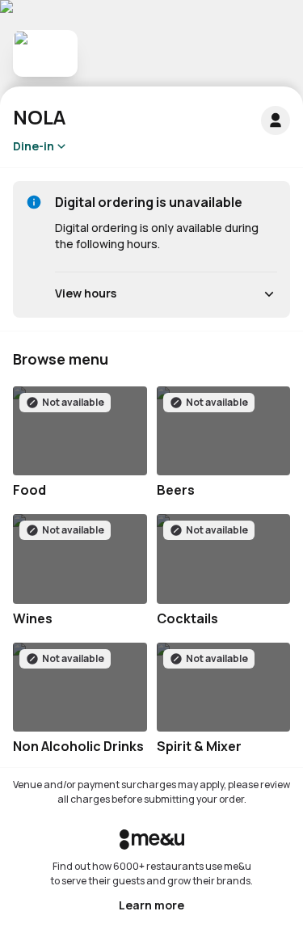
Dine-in (33, 146)
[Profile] (275, 120)
